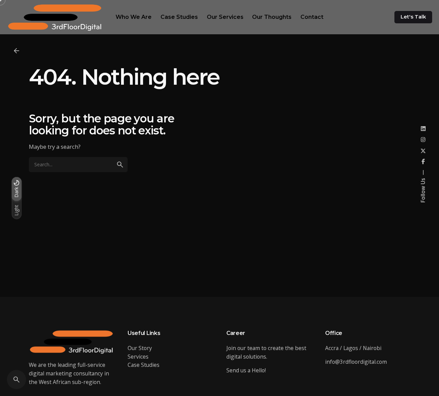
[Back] (16, 50)
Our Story (140, 348)
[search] (120, 164)
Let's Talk (413, 17)
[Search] (16, 379)
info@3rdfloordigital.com (356, 361)
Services (138, 356)
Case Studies (143, 365)
